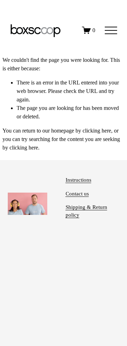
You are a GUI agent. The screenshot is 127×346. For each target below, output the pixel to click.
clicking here (97, 131)
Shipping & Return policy (86, 211)
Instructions (78, 180)
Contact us (77, 194)
